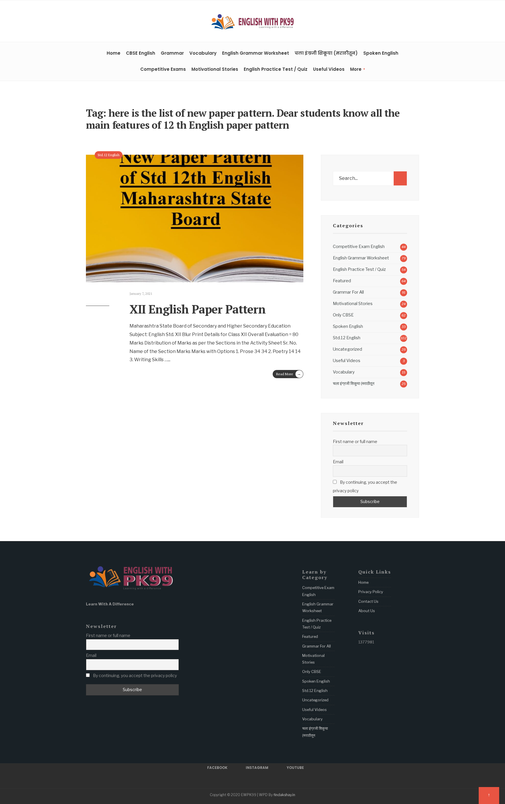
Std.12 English (109, 155)
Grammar (172, 53)
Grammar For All (348, 292)
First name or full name (355, 441)
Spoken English (380, 53)
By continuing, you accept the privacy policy (365, 486)
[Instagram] (407, 22)
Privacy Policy (370, 591)
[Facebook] (398, 22)
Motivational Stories (214, 69)
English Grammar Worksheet (255, 53)
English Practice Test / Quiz (275, 69)
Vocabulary (203, 53)
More (356, 69)
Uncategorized (347, 349)
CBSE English (140, 53)
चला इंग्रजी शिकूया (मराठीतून (353, 383)
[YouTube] (416, 22)
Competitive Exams (163, 69)
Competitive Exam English (359, 246)
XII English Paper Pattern (197, 309)
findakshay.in (284, 795)
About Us (366, 610)
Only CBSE (343, 315)
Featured (342, 280)
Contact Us (368, 601)
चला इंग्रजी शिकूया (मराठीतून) (326, 53)
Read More (288, 373)
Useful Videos (329, 69)
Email (338, 461)
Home (113, 53)
